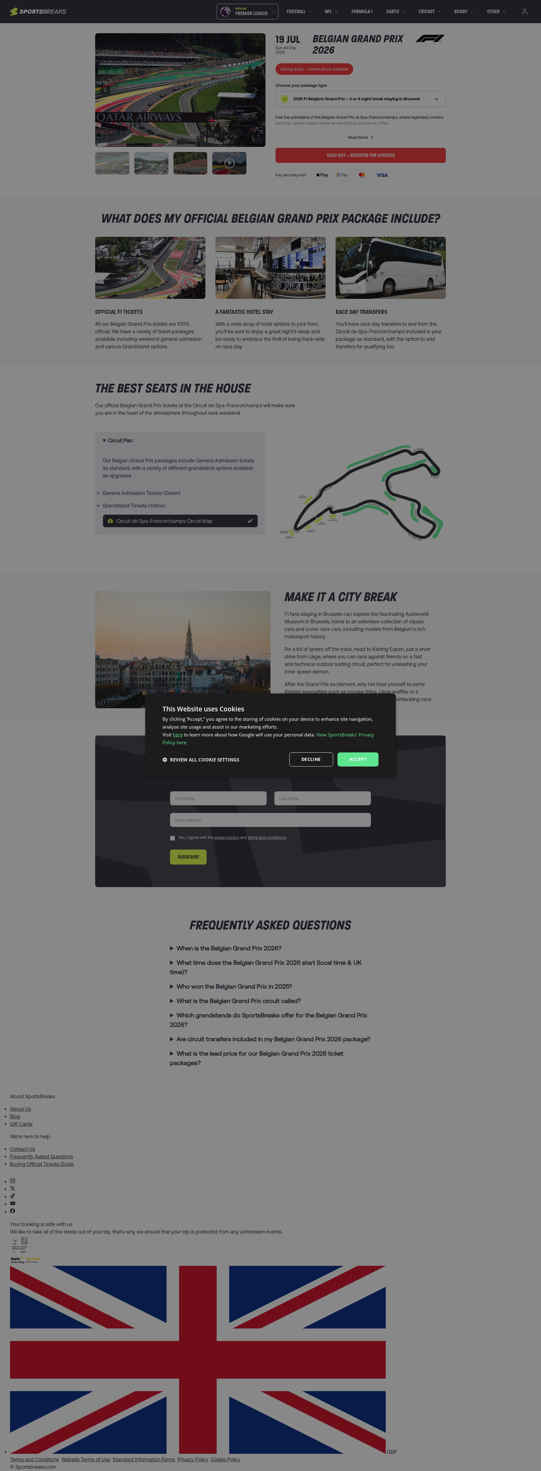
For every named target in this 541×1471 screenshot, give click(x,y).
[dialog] (270, 735)
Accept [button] (358, 759)
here (178, 734)
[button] (200, 759)
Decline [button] (311, 759)
